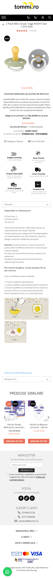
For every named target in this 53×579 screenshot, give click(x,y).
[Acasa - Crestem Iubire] (26, 7)
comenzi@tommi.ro (28, 520)
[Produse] (4, 18)
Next (48, 62)
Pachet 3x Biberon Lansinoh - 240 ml (39, 426)
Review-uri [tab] (10, 379)
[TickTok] (26, 498)
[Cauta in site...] (49, 17)
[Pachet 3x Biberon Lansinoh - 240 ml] (38, 411)
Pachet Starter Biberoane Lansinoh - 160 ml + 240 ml (14, 426)
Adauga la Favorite (14, 141)
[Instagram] (32, 498)
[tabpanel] (26, 59)
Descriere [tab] (9, 204)
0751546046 (28, 516)
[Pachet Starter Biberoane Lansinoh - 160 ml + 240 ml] (14, 411)
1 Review (33, 30)
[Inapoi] (2, 24)
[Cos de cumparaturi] (43, 17)
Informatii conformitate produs (18, 372)
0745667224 (28, 512)
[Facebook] (21, 498)
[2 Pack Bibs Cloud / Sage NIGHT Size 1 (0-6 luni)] (26, 59)
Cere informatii (37, 141)
